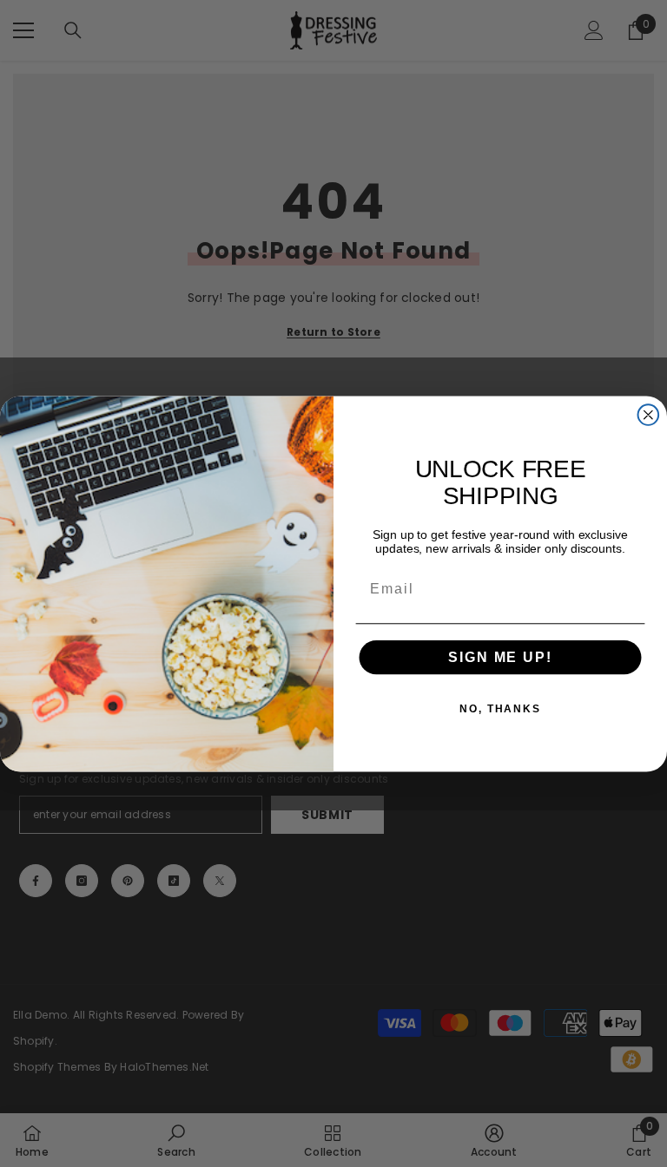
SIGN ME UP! (499, 657)
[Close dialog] (648, 414)
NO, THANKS (500, 709)
